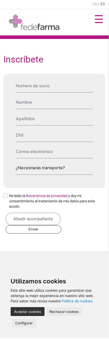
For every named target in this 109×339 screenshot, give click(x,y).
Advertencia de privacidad (47, 196)
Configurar (24, 323)
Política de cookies (77, 301)
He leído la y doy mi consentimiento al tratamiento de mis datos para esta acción (52, 201)
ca (94, 4)
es (103, 4)
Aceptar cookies (27, 311)
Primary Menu (99, 22)
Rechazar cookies (64, 311)
